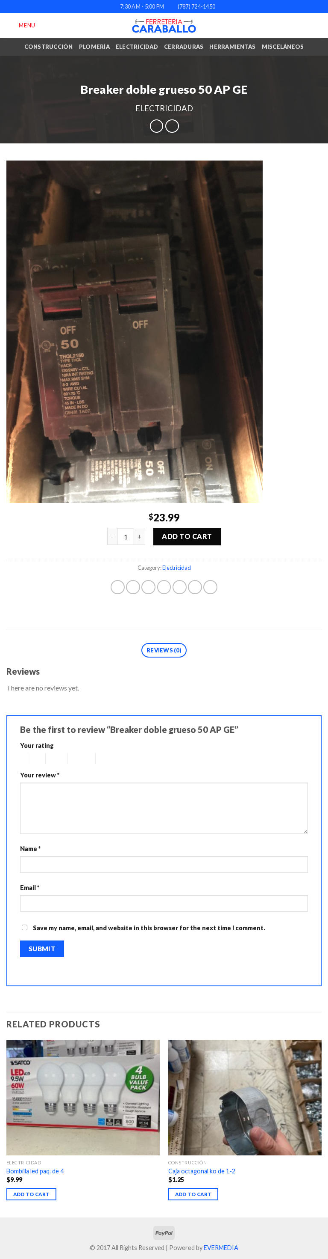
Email (29, 887)
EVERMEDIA (221, 1247)
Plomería (94, 46)
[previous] (6, 1128)
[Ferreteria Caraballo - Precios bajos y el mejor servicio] (164, 26)
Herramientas (232, 46)
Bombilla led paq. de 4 (35, 1171)
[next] (321, 1128)
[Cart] (317, 25)
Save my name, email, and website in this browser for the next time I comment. (149, 928)
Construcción (48, 46)
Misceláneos (283, 46)
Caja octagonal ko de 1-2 (201, 1171)
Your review (39, 775)
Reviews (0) (164, 650)
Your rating (37, 745)
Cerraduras (184, 46)
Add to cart (187, 536)
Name (30, 848)
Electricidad (137, 46)
